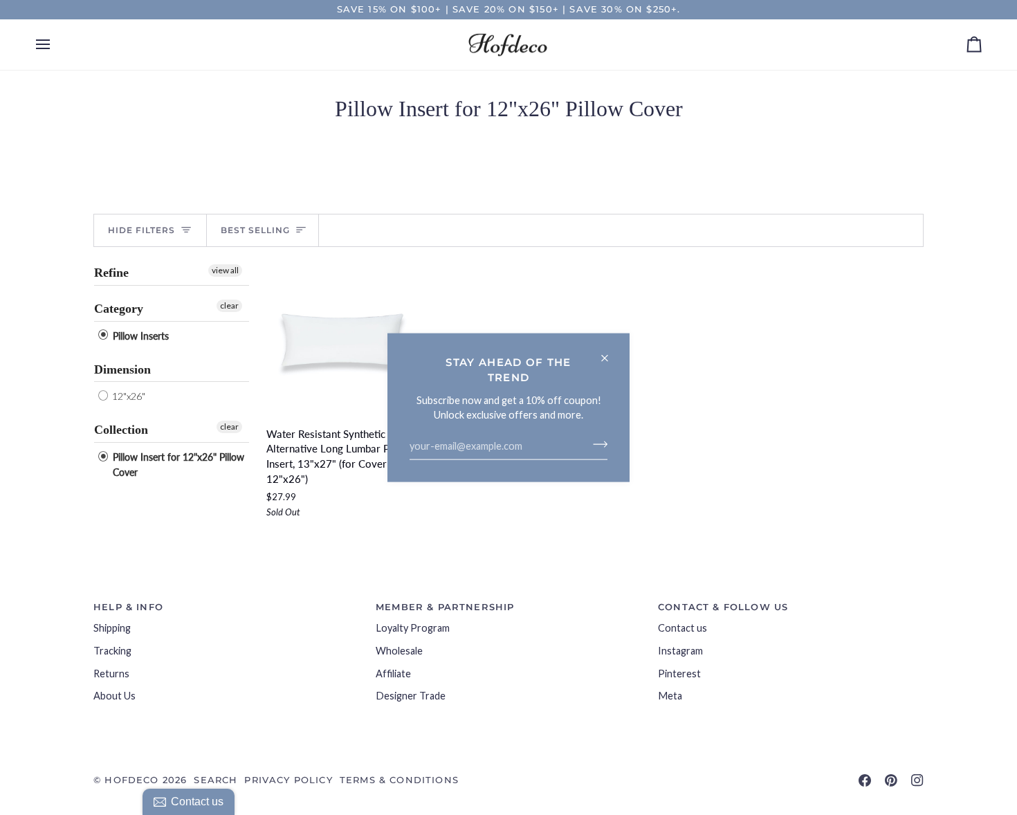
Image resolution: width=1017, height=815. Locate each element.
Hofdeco (131, 779)
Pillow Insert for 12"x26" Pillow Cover (177, 464)
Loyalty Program (413, 628)
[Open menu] (55, 45)
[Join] (596, 444)
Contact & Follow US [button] (723, 606)
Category (118, 308)
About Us (114, 696)
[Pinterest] (891, 780)
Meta (670, 696)
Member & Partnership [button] (445, 606)
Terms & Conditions (399, 779)
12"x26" (127, 396)
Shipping (112, 628)
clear (229, 305)
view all (225, 270)
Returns (111, 673)
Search (215, 779)
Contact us (682, 628)
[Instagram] (917, 780)
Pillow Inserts (139, 336)
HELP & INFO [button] (128, 606)
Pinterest (679, 673)
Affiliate (393, 673)
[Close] (611, 352)
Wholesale (399, 651)
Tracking (112, 651)
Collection (121, 430)
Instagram (680, 651)
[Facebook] (865, 780)
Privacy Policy (288, 779)
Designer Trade (411, 696)
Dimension (122, 369)
